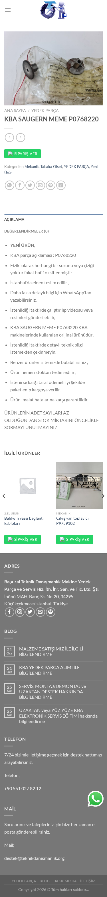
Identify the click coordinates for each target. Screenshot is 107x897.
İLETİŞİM (87, 881)
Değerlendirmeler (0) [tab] (26, 231)
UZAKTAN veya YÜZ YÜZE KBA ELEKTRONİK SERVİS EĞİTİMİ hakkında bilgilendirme (58, 715)
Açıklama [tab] (14, 219)
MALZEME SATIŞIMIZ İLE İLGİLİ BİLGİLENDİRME (51, 651)
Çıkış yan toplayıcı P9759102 (72, 521)
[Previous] (4, 507)
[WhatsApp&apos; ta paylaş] (9, 185)
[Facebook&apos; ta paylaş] (20, 185)
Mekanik (32, 166)
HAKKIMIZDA (65, 881)
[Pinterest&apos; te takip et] (50, 612)
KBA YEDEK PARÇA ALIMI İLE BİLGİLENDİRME (49, 669)
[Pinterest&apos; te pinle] (50, 185)
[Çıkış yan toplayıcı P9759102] (79, 485)
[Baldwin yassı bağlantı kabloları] (27, 485)
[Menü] (7, 10)
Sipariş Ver (25, 153)
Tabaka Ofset (51, 166)
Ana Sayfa (15, 110)
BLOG (45, 881)
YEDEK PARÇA (45, 110)
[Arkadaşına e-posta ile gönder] (40, 185)
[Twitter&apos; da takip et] (30, 612)
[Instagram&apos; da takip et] (20, 612)
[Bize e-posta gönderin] (40, 612)
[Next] (103, 507)
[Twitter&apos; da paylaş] (30, 185)
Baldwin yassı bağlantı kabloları (24, 521)
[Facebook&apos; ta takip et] (9, 612)
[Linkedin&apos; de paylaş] (61, 185)
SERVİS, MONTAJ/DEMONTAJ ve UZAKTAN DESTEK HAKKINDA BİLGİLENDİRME (52, 691)
